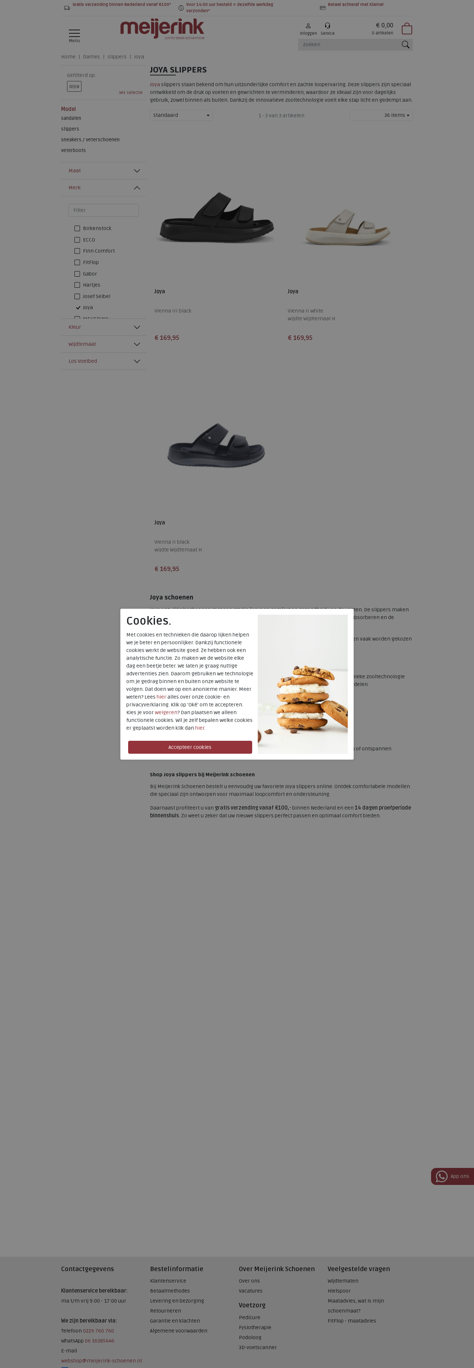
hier (161, 697)
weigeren (166, 712)
